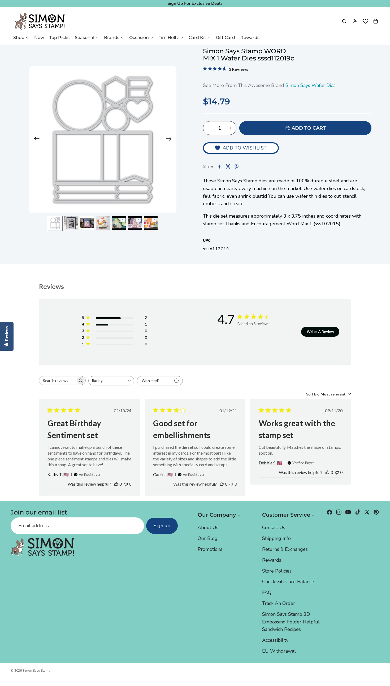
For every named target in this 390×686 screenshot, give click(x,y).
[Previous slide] (35, 140)
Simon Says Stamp (37, 671)
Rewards (271, 560)
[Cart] (376, 21)
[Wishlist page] (365, 21)
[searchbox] (57, 380)
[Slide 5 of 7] (119, 223)
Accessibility (275, 640)
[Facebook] (329, 512)
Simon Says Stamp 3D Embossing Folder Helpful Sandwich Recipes (291, 622)
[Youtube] (348, 512)
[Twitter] (367, 512)
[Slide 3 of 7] (87, 223)
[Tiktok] (357, 512)
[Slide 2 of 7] (71, 223)
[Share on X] (228, 166)
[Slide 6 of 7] (135, 223)
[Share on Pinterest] (236, 166)
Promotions (210, 549)
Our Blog (208, 538)
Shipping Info (276, 538)
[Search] (344, 21)
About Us (208, 527)
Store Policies (277, 571)
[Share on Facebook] (219, 166)
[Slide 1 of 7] (55, 223)
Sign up (162, 525)
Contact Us (273, 527)
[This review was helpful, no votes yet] (116, 483)
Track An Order (278, 603)
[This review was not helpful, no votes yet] (126, 483)
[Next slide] (170, 140)
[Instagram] (339, 512)
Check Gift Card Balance (288, 581)
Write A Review (320, 331)
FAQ (266, 592)
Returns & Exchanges (285, 549)
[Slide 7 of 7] (151, 223)
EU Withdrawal (279, 651)
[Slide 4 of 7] (103, 223)
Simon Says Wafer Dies (310, 85)
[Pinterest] (376, 512)
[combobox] (111, 380)
